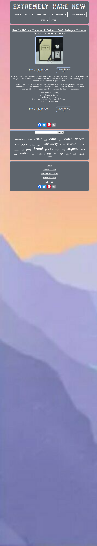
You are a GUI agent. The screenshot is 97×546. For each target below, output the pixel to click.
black (81, 144)
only (16, 154)
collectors (20, 139)
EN (47, 182)
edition (24, 153)
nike (16, 144)
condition (41, 154)
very (68, 154)
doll (74, 154)
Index (49, 166)
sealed (68, 139)
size (62, 144)
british (32, 145)
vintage (58, 153)
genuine (49, 149)
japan (25, 144)
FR (52, 182)
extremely (50, 143)
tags (33, 154)
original (72, 149)
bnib (45, 140)
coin (52, 139)
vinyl (22, 150)
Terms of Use (49, 178)
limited (71, 144)
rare (38, 138)
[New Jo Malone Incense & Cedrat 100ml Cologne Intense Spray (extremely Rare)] (49, 50)
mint (30, 140)
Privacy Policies (49, 174)
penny (28, 149)
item (83, 149)
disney (63, 150)
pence (79, 139)
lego (49, 153)
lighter (49, 156)
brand (38, 148)
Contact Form (49, 170)
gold (60, 140)
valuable (81, 154)
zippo (57, 150)
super (38, 145)
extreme (16, 150)
